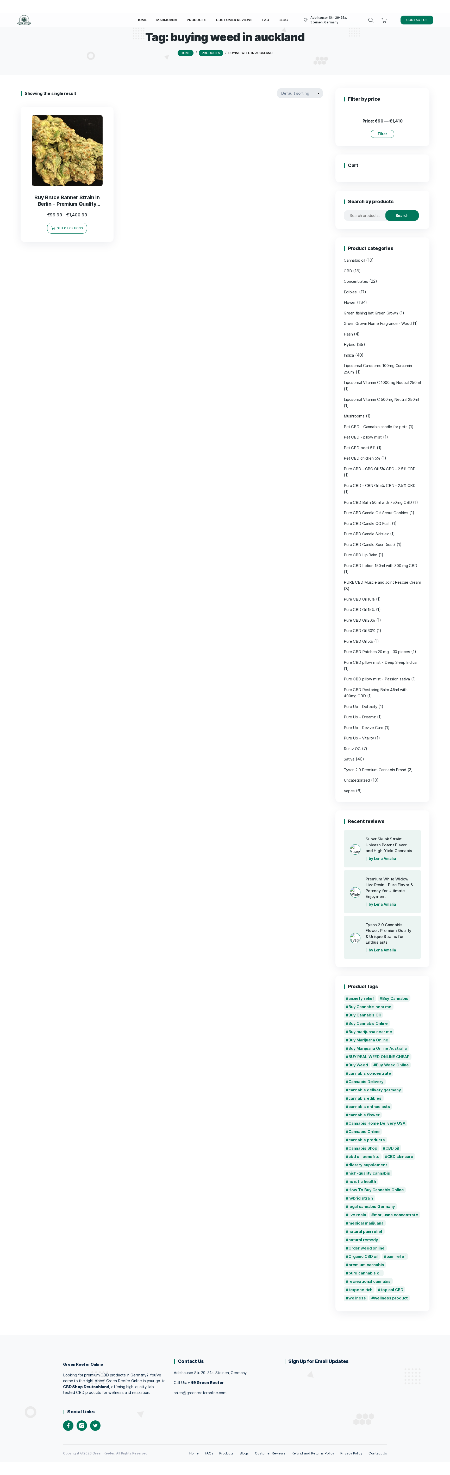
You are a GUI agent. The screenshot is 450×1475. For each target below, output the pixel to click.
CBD (348, 270)
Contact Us (377, 1453)
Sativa (349, 759)
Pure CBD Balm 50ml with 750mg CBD (378, 502)
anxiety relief (361, 998)
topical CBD (391, 1289)
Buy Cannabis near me (369, 1006)
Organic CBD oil (363, 1256)
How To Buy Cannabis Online (376, 1189)
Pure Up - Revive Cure (363, 727)
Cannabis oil (354, 260)
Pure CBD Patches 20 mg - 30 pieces (377, 651)
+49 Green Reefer (206, 1382)
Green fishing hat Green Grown (371, 313)
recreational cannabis (369, 1281)
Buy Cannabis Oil (364, 1015)
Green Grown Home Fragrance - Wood (378, 323)
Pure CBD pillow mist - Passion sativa (377, 679)
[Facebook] (68, 1425)
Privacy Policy (351, 1453)
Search (402, 215)
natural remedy (363, 1239)
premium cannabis (366, 1264)
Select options (70, 228)
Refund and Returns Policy (313, 1453)
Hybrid (349, 344)
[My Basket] (384, 19)
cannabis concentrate (369, 1073)
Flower (350, 302)
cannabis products (366, 1139)
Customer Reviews (270, 1453)
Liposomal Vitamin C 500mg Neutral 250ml (381, 399)
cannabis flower (364, 1114)
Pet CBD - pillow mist (363, 437)
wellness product (391, 1298)
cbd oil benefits (363, 1156)
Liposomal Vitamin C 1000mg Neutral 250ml (382, 382)
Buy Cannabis (395, 998)
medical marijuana (366, 1223)
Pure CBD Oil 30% (359, 630)
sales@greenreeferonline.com (200, 1392)
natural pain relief (365, 1231)
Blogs (244, 1453)
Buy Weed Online (392, 1064)
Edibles (351, 291)
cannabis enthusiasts (369, 1106)
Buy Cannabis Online (368, 1023)
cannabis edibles (365, 1098)
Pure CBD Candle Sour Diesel (369, 544)
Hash (348, 334)
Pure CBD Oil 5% (358, 641)
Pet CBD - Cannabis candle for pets (375, 426)
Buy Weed (358, 1064)
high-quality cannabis (369, 1173)
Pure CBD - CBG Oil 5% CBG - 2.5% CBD (380, 468)
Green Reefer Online (83, 1364)
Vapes (349, 790)
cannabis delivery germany (374, 1089)
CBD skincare (400, 1156)
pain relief (396, 1256)
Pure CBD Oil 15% (359, 609)
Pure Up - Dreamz (360, 716)
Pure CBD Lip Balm (360, 554)
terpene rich (360, 1289)
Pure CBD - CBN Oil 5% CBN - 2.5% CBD (380, 485)
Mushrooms (354, 416)
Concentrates (356, 281)
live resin (357, 1214)
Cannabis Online (364, 1131)
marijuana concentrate (396, 1214)
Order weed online (366, 1248)
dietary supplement (367, 1164)
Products (226, 1453)
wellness (357, 1298)
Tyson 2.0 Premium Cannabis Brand (375, 769)
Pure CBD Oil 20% (359, 620)
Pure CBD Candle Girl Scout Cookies (376, 512)
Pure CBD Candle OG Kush (367, 523)
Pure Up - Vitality (359, 738)
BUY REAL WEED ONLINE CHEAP (379, 1056)
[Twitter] (95, 1425)
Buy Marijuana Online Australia (377, 1048)
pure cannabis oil (365, 1273)
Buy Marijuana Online (368, 1040)
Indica (349, 355)
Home (194, 1453)
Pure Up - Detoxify (360, 706)
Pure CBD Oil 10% (359, 599)
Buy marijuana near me (370, 1031)
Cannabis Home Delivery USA (376, 1123)
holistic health (362, 1181)
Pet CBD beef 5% (360, 447)
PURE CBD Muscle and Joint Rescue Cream (382, 582)
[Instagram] (82, 1425)
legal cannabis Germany (371, 1206)
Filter (382, 134)
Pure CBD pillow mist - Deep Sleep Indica (380, 662)
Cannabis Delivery (366, 1081)
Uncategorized (357, 780)
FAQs (209, 1453)
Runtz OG (352, 748)
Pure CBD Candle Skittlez (366, 533)
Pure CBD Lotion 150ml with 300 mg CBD (380, 565)
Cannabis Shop (362, 1148)
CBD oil (392, 1148)
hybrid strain (360, 1198)
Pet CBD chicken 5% (362, 458)
